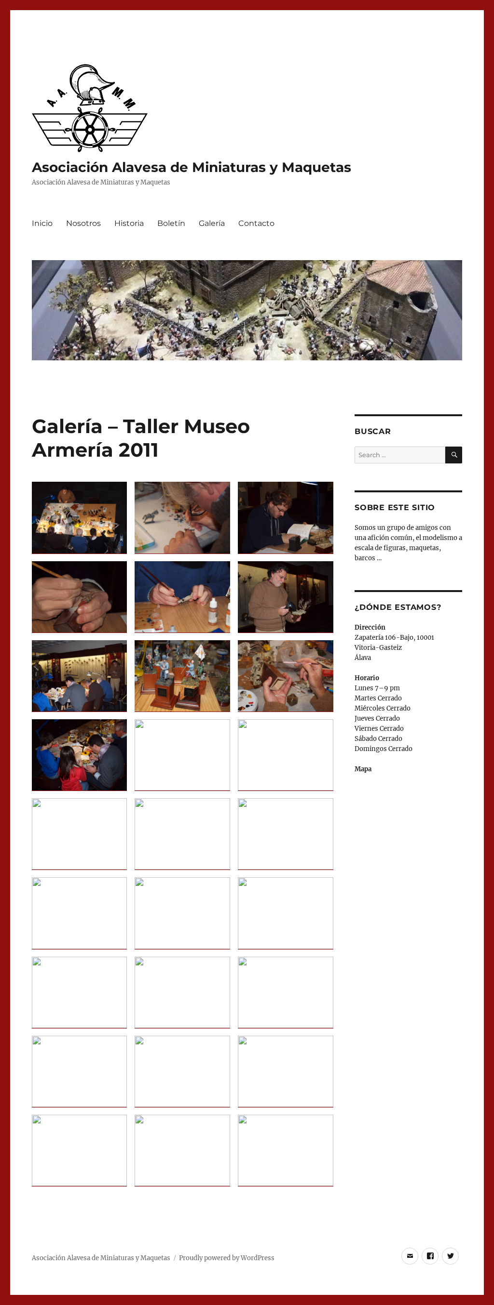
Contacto (256, 223)
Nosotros (83, 223)
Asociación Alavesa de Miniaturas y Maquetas (191, 167)
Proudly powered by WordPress (226, 1258)
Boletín (171, 223)
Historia (129, 223)
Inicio (42, 223)
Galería (212, 223)
